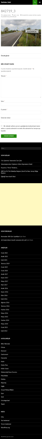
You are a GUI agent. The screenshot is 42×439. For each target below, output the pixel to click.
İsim (3, 101)
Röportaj (3, 383)
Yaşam (3, 404)
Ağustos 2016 (5, 302)
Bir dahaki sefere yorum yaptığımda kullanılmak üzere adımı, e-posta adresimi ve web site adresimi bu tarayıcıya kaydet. (20, 128)
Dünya (3, 347)
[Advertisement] (21, 204)
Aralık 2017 (4, 274)
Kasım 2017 (4, 278)
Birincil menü (39, 2)
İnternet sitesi (5, 118)
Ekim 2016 (4, 295)
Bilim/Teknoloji (5, 344)
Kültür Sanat (4, 368)
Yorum (3, 76)
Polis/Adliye (4, 375)
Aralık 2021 (4, 256)
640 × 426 (16, 15)
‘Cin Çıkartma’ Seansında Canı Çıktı (11, 160)
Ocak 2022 (4, 253)
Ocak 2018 (4, 270)
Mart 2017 (4, 285)
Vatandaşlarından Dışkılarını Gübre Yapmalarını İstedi (16, 164)
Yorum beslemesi (6, 424)
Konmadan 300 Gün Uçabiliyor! (10, 236)
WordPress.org (5, 427)
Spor (2, 393)
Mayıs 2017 (4, 281)
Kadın (2, 361)
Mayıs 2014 (4, 324)
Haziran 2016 (5, 309)
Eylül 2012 (4, 331)
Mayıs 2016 (4, 313)
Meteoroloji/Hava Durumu (9, 372)
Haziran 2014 (5, 320)
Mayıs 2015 (4, 317)
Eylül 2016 (4, 299)
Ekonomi (3, 351)
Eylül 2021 (4, 260)
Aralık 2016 (4, 288)
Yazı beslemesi (5, 420)
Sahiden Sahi (6, 2)
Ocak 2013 (4, 327)
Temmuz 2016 (5, 306)
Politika (3, 379)
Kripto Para (4, 365)
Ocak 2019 (4, 267)
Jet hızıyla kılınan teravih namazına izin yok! (14, 240)
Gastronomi (4, 354)
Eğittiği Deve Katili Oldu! (8, 176)
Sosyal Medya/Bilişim (7, 390)
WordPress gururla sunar (7, 436)
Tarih (2, 397)
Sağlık (2, 386)
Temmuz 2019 (5, 263)
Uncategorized (5, 400)
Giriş (2, 417)
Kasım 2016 (4, 292)
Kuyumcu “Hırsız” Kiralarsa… (9, 168)
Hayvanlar (4, 358)
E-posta (4, 109)
